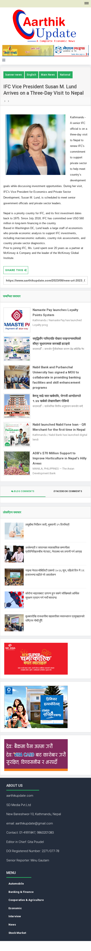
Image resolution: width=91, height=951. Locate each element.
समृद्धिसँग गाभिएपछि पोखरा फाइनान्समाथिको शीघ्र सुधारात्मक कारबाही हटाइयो (57, 341)
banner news (14, 74)
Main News (48, 74)
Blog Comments (24, 491)
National (65, 74)
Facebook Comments (69, 491)
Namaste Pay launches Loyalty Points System (55, 312)
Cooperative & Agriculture (26, 900)
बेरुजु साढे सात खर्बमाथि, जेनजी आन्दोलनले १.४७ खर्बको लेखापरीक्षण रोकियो (57, 398)
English (31, 74)
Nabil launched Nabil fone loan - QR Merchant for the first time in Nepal (59, 427)
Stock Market (17, 932)
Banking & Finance (21, 891)
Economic (15, 908)
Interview (14, 916)
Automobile (16, 883)
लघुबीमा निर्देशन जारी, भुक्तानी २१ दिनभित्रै (47, 524)
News (12, 924)
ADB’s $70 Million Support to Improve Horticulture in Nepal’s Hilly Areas (60, 458)
